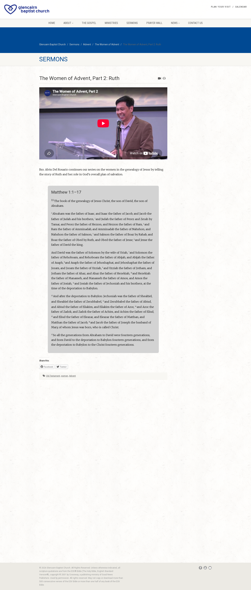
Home (51, 23)
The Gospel (89, 23)
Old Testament (53, 376)
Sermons (132, 23)
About (67, 23)
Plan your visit (221, 7)
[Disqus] (103, 422)
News (174, 23)
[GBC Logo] (42, 9)
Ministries (111, 23)
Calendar (241, 7)
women (64, 376)
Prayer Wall (154, 23)
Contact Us (195, 23)
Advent (72, 376)
